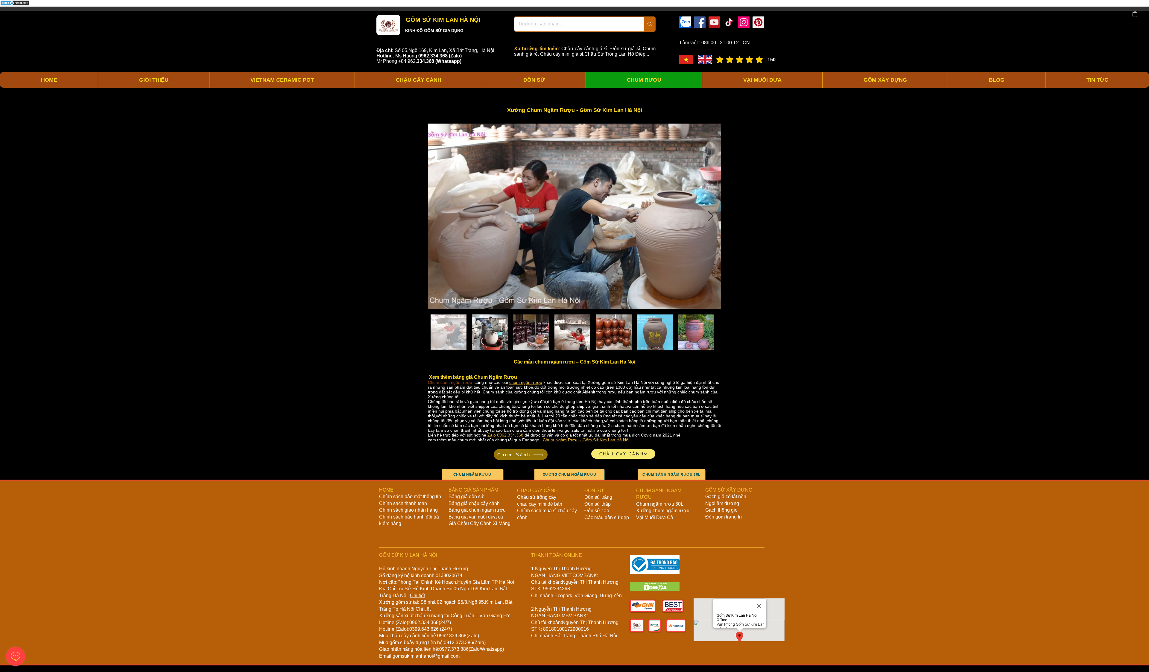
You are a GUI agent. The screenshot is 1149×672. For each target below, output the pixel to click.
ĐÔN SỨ (594, 490)
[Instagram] (744, 22)
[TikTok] (729, 22)
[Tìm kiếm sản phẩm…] (649, 24)
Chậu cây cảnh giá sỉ (584, 48)
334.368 (425, 61)
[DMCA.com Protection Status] (15, 5)
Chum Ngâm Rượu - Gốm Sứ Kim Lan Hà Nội (586, 439)
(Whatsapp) (448, 61)
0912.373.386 (458, 642)
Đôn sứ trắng (598, 497)
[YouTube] (714, 22)
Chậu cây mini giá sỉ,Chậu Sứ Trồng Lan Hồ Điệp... (594, 54)
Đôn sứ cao (596, 510)
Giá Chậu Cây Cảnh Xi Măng (479, 523)
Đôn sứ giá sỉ (625, 48)
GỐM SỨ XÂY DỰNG (728, 489)
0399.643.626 (424, 629)
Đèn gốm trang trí (723, 516)
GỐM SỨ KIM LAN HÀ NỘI (442, 19)
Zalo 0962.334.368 (505, 435)
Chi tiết (417, 595)
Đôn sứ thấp (597, 504)
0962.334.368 (424, 622)
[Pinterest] (758, 22)
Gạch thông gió (721, 510)
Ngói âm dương (722, 503)
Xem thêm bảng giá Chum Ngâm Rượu (472, 377)
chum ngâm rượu (525, 382)
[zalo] (685, 22)
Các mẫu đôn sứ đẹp (606, 517)
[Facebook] (700, 22)
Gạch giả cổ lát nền (725, 496)
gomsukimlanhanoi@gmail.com (426, 656)
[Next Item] (710, 216)
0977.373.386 (454, 649)
